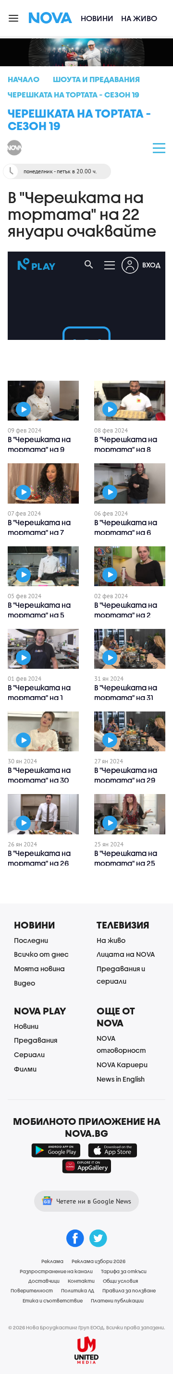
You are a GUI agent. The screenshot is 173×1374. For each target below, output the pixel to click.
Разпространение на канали (56, 1271)
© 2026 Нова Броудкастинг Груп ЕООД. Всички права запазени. (86, 1327)
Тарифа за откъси (124, 1271)
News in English (121, 1079)
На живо (139, 18)
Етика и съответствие (53, 1300)
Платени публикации (117, 1300)
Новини (97, 18)
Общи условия (120, 1281)
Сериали (29, 1054)
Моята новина (39, 968)
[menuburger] (14, 17)
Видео (24, 983)
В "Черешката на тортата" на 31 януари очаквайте (129, 697)
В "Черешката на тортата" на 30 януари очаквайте (42, 780)
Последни (31, 940)
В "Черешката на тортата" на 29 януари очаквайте (129, 780)
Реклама (52, 1261)
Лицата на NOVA (126, 954)
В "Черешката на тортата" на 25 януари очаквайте (129, 863)
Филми (25, 1069)
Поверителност (32, 1290)
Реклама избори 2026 (98, 1261)
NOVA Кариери (122, 1065)
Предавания (35, 1040)
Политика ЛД (77, 1290)
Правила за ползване (129, 1290)
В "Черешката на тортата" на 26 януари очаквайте (42, 863)
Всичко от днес (41, 954)
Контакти (81, 1281)
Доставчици (44, 1281)
